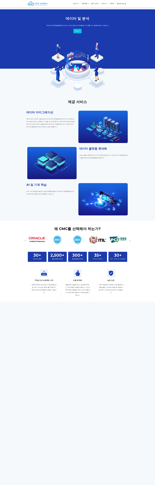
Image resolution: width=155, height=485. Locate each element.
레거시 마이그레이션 (34, 436)
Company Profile (34, 473)
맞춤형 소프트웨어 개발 (35, 427)
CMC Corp (31, 469)
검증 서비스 (31, 440)
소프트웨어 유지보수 (34, 431)
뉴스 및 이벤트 (83, 473)
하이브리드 (108, 436)
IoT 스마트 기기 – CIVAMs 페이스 (89, 427)
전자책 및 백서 (83, 469)
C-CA (80, 445)
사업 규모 (56, 473)
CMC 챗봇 (82, 436)
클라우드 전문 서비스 (60, 427)
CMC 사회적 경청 (84, 431)
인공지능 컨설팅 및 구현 (61, 436)
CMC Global (32, 466)
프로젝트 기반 (108, 427)
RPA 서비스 (57, 440)
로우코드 (56, 445)
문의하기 (77, 31)
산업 (54, 469)
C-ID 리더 (82, 440)
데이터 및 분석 (58, 431)
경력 (105, 466)
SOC (80, 450)
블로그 (81, 466)
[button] (25, 241)
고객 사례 (56, 466)
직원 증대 (107, 431)
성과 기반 (107, 440)
